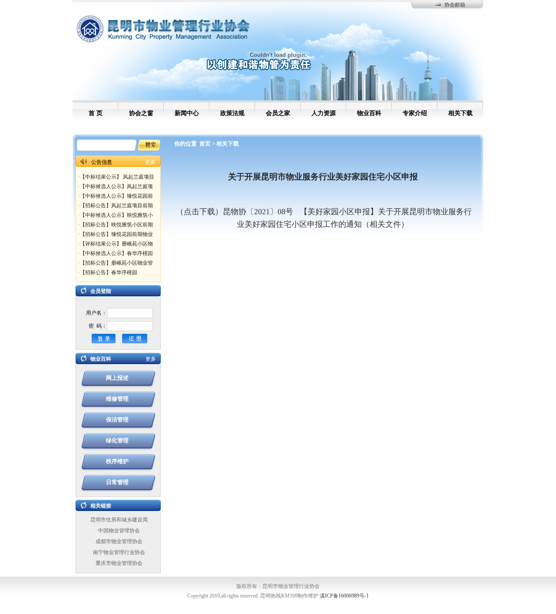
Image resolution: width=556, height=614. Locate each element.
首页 (205, 143)
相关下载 (227, 143)
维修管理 (117, 398)
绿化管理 (117, 440)
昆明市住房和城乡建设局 (119, 520)
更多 (150, 162)
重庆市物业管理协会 (119, 563)
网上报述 (117, 378)
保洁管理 (117, 419)
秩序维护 (117, 461)
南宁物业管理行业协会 (119, 552)
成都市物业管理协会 (119, 541)
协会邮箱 (454, 5)
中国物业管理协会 (119, 531)
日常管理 (117, 482)
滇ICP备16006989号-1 (344, 596)
